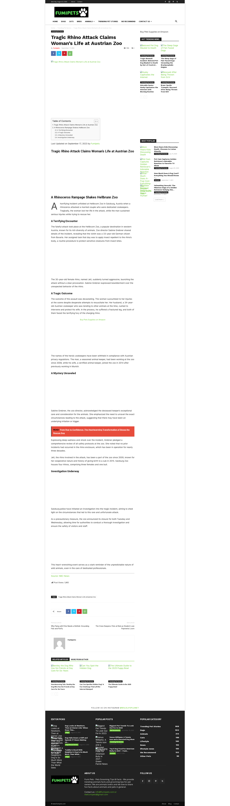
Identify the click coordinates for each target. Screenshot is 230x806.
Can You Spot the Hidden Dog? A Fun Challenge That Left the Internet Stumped (92, 686)
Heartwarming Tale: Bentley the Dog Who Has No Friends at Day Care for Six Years (63, 686)
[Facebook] (165, 1)
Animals (89, 21)
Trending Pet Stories (108, 21)
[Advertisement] (93, 171)
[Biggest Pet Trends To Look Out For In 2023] (102, 730)
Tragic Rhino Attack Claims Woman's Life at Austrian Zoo (77, 597)
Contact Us (144, 21)
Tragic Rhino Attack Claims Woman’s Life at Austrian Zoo (76, 125)
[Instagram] (169, 1)
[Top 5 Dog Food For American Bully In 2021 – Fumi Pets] (102, 756)
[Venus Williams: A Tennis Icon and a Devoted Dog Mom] (102, 743)
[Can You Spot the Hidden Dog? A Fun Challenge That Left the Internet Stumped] (93, 673)
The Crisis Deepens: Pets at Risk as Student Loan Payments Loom (115, 627)
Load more (159, 200)
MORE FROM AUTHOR (79, 659)
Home (55, 21)
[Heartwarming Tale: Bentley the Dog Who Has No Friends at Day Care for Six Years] (64, 673)
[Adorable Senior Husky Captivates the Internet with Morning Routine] (149, 77)
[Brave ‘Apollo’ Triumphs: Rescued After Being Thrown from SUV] (170, 77)
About (73, 2)
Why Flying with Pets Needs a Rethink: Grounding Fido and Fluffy (70, 627)
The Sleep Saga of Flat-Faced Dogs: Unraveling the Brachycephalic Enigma (168, 63)
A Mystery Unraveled (65, 135)
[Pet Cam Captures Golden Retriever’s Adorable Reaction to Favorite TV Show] (146, 165)
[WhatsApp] (70, 53)
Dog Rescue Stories (72, 744)
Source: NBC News (60, 576)
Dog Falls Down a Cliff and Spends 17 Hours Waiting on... (76, 740)
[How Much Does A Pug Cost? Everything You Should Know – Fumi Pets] (146, 183)
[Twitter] (177, 1)
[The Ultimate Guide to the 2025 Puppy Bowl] (121, 673)
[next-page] (56, 693)
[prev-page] (52, 693)
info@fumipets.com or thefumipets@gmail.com (100, 793)
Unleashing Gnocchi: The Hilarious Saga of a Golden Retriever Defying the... (165, 187)
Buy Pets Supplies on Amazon (92, 319)
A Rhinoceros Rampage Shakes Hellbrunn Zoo (72, 127)
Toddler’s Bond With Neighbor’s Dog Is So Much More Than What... (76, 752)
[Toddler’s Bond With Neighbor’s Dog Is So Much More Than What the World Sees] (57, 759)
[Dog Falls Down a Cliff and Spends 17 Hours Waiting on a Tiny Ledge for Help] (57, 745)
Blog (169, 804)
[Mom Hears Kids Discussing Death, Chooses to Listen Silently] (146, 151)
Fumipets (56, 48)
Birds (79, 21)
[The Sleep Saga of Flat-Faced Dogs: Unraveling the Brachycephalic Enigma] (170, 50)
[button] (176, 21)
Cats (71, 21)
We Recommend (128, 21)
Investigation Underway (66, 137)
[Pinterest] (173, 1)
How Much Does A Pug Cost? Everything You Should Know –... (166, 175)
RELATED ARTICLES (60, 659)
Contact (79, 2)
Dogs (63, 21)
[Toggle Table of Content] (95, 121)
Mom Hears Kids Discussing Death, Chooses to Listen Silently (166, 149)
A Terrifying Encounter (65, 130)
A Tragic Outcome (64, 132)
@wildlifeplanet (129, 708)
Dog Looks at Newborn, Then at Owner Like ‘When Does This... (76, 728)
